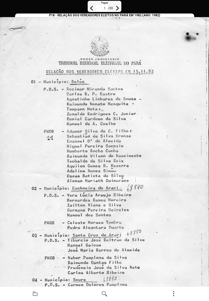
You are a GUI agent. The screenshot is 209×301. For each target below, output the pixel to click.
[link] (35, 294)
